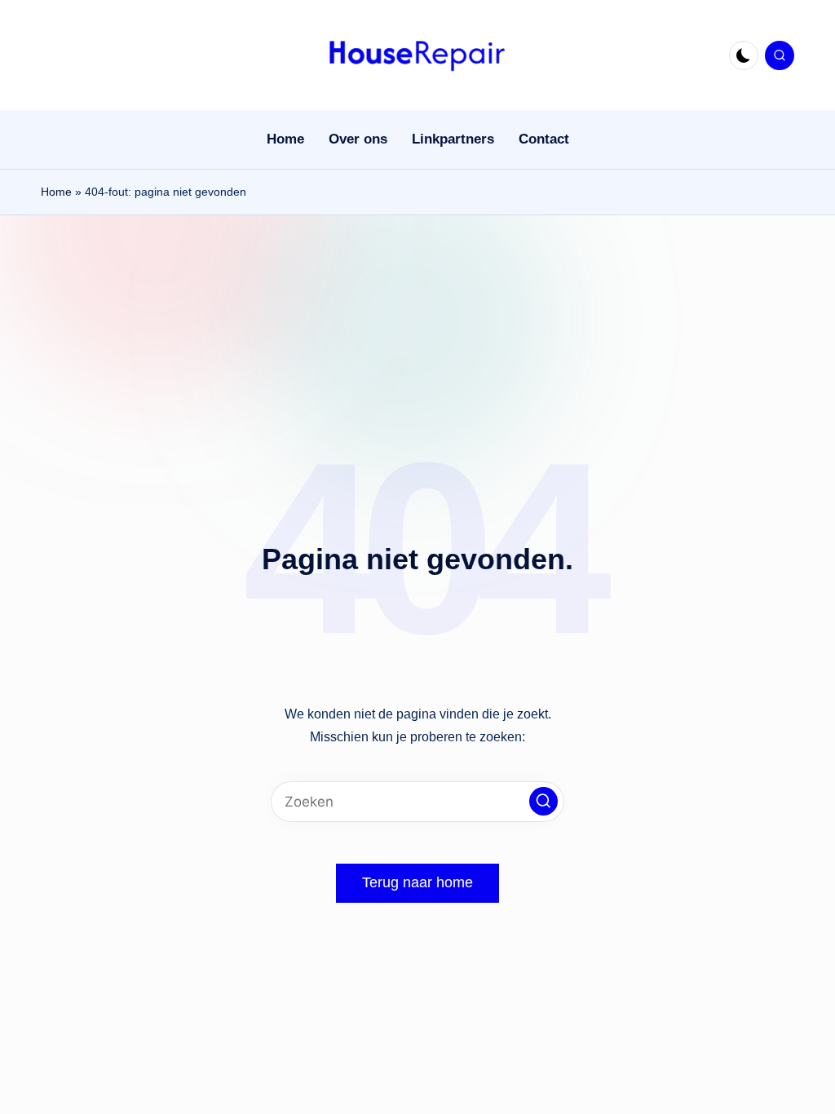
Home (56, 191)
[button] (543, 801)
